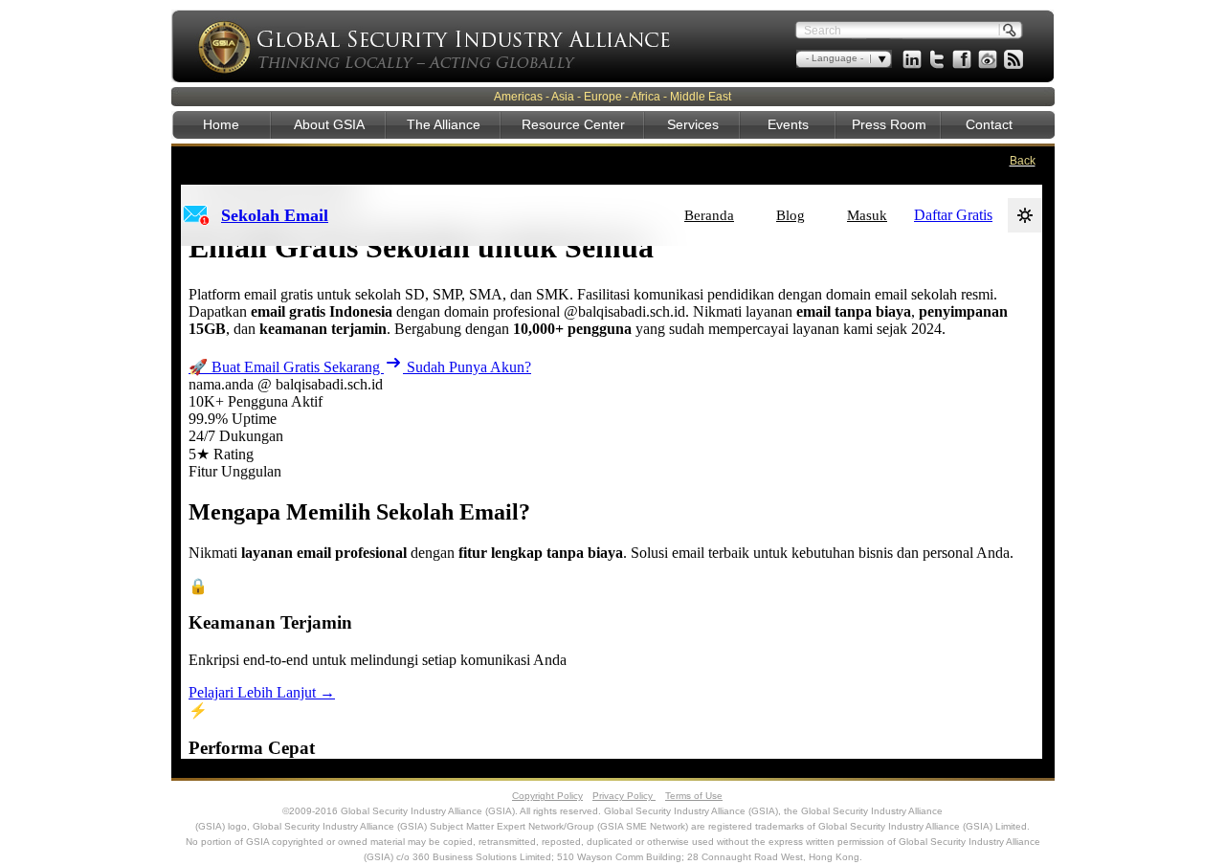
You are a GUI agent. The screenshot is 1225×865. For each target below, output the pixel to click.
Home (221, 124)
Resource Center (573, 124)
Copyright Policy (547, 795)
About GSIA (329, 124)
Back (1023, 160)
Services (693, 124)
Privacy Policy (624, 795)
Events (788, 124)
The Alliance (443, 124)
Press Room (889, 124)
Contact (989, 124)
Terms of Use (694, 795)
